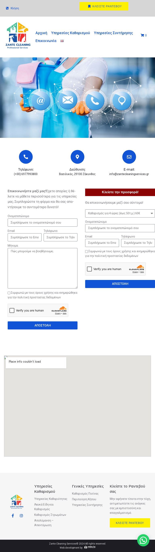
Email (11, 230)
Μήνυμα (13, 245)
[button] (143, 540)
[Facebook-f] (13, 515)
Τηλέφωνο (51, 230)
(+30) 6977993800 (26, 174)
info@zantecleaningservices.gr (129, 174)
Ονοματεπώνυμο (18, 216)
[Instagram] (21, 515)
